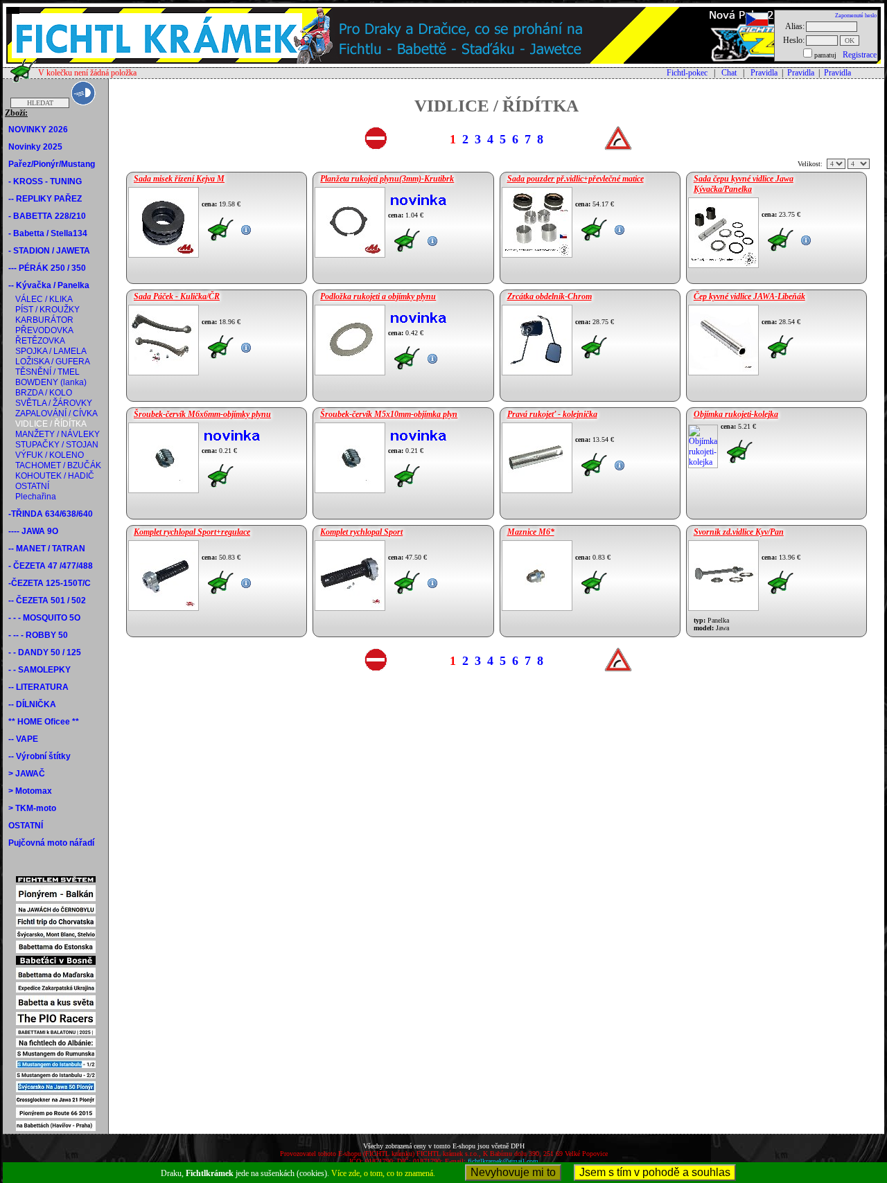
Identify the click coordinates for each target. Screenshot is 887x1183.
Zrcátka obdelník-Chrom (549, 296)
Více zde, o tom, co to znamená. (383, 1173)
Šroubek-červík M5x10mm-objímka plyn (388, 414)
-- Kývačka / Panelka (48, 285)
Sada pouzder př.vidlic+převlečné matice (575, 179)
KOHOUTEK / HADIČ (54, 476)
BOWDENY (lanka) (51, 382)
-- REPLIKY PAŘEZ (45, 199)
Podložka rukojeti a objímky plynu (378, 296)
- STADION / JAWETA (49, 251)
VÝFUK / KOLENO (49, 455)
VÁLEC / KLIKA (44, 299)
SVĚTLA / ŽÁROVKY (53, 403)
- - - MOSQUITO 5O (44, 618)
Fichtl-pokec (687, 73)
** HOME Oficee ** (43, 722)
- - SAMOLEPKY (39, 670)
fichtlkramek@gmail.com (503, 1161)
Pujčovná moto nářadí (51, 843)
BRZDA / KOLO (43, 393)
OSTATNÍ (32, 486)
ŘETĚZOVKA (40, 341)
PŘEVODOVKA (44, 330)
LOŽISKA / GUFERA (52, 361)
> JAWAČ (26, 774)
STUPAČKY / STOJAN (56, 445)
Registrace (860, 55)
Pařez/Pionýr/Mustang (51, 164)
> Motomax (30, 791)
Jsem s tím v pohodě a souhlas (654, 1172)
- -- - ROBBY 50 (38, 635)
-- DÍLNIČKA (32, 704)
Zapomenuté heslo (856, 15)
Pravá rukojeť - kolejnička (552, 414)
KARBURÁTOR (44, 320)
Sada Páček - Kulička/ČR (177, 296)
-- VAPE (23, 739)
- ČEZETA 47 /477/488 (50, 566)
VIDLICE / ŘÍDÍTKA (51, 424)
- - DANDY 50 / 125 (44, 652)
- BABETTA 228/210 (47, 216)
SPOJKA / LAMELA (51, 351)
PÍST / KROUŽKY (47, 309)
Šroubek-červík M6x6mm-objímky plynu (202, 414)
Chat (729, 73)
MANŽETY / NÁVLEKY (57, 434)
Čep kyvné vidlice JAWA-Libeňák (749, 296)
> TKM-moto (32, 808)
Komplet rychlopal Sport (361, 532)
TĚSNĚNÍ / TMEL (47, 372)
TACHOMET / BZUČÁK (58, 465)
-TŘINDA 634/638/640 (50, 514)
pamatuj (825, 55)
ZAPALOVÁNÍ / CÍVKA (56, 413)
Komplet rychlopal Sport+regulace (192, 532)
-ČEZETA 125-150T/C (49, 583)
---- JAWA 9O (33, 531)
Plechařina (35, 496)
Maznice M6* (530, 532)
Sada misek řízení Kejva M (179, 179)
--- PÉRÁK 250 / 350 (47, 268)
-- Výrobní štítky (39, 756)
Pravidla (764, 73)
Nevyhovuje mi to (513, 1172)
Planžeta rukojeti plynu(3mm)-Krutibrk (387, 179)
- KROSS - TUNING (45, 181)
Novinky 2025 (35, 147)
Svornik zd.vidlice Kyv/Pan (739, 532)
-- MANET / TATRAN (46, 548)
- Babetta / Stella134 (47, 233)
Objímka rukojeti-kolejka (736, 414)
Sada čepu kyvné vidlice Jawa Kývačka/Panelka (743, 184)
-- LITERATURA (38, 687)
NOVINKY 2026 (38, 129)
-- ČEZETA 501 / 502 (47, 600)
